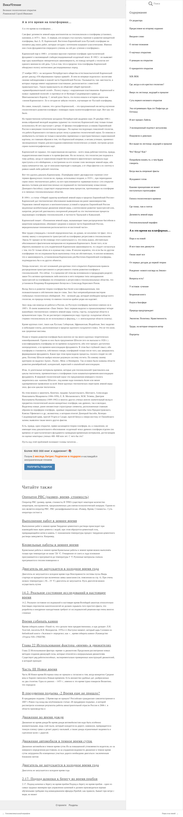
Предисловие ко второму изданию (146, 28)
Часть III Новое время (39, 669)
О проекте (61, 805)
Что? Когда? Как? (137, 151)
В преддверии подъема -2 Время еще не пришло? (61, 693)
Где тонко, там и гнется (140, 206)
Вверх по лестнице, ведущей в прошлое (148, 92)
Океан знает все (137, 254)
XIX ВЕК (134, 76)
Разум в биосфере (138, 302)
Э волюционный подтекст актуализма (148, 127)
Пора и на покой (137, 238)
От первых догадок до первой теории (147, 262)
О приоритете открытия (141, 68)
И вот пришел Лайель (140, 119)
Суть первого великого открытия (145, 100)
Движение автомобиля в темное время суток (57, 741)
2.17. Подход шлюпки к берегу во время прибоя (60, 778)
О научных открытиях (140, 52)
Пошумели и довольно (140, 135)
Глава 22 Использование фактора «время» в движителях (66, 645)
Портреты (134, 334)
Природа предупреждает (141, 310)
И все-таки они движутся (141, 246)
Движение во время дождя (43, 717)
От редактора (135, 20)
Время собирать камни (40, 621)
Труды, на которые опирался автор (146, 326)
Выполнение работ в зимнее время (49, 520)
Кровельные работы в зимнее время (50, 544)
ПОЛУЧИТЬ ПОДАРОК (39, 467)
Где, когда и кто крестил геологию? (146, 84)
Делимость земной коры (141, 214)
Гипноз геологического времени (145, 198)
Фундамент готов (138, 179)
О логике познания (138, 44)
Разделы (73, 805)
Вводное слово (136, 36)
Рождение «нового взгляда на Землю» (147, 270)
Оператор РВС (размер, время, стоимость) (55, 496)
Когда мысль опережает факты (144, 171)
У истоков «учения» (139, 286)
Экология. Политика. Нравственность (148, 318)
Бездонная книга (137, 294)
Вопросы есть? (136, 278)
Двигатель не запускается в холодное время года (60, 568)
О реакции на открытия (141, 60)
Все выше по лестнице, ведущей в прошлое (150, 143)
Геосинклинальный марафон (143, 222)
